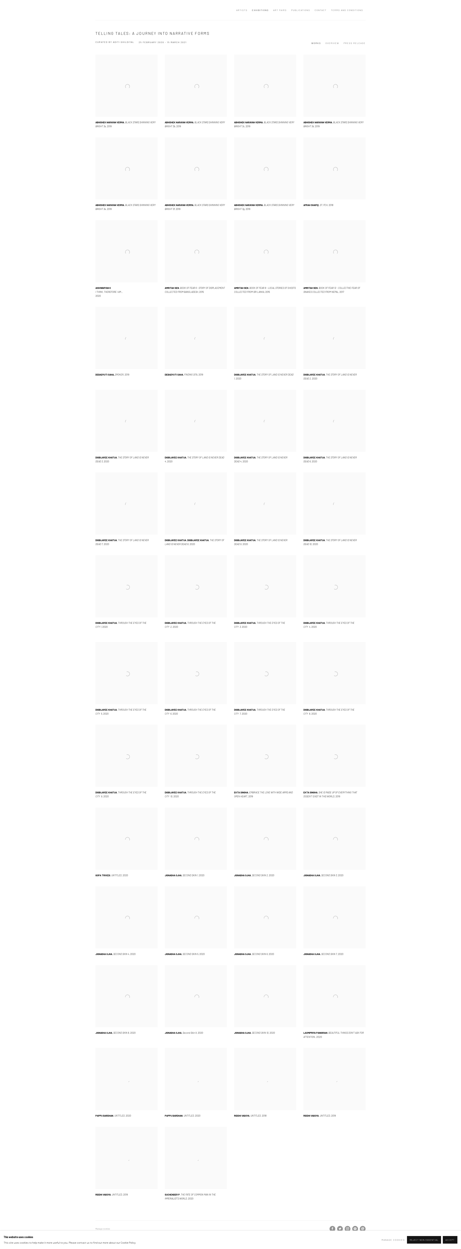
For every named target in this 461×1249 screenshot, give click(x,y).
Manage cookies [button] (393, 1239)
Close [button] (271, 588)
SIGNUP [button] (198, 631)
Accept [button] (450, 1240)
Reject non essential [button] (424, 1240)
